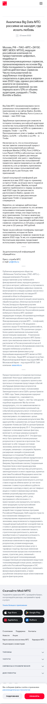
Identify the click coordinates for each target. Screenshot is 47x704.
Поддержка (20, 631)
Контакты (32, 631)
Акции (15, 635)
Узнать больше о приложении (15, 605)
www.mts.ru (17, 365)
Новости (6, 635)
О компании (8, 631)
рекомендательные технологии (16, 690)
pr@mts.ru (14, 261)
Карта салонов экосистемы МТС (16, 639)
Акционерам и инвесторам (14, 644)
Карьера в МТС (38, 639)
